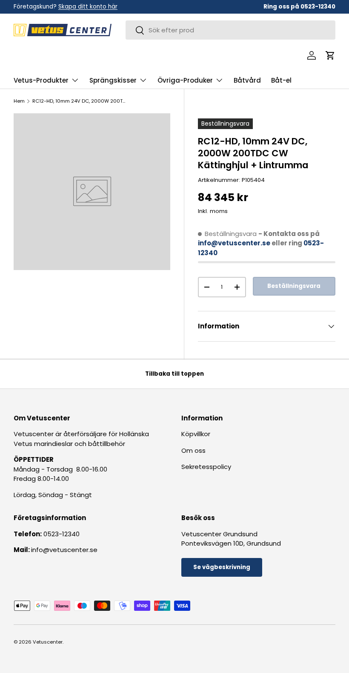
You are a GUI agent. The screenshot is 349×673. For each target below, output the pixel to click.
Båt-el (281, 80)
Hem (19, 101)
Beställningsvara (293, 286)
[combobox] (230, 30)
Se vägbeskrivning (221, 567)
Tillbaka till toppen (174, 374)
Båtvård (247, 80)
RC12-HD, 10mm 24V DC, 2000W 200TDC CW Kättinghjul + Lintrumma (80, 101)
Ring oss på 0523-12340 (299, 7)
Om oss (193, 450)
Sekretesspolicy (206, 466)
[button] (330, 55)
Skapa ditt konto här (87, 7)
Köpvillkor (195, 433)
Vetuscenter (48, 641)
